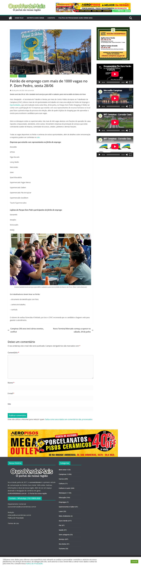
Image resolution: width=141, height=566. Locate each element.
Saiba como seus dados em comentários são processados (68, 419)
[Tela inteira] (130, 82)
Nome (11, 383)
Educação (62, 497)
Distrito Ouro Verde (35, 18)
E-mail (11, 393)
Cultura (61, 483)
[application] (115, 74)
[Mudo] (127, 82)
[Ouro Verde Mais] (10, 18)
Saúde (61, 530)
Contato (51, 18)
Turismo (62, 549)
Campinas (13, 76)
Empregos (62, 502)
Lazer (61, 511)
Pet (60, 525)
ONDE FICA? (19, 18)
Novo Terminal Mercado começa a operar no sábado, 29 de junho (72, 330)
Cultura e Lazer (64, 488)
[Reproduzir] (99, 82)
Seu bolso (62, 544)
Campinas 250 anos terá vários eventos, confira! (27, 330)
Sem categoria (64, 535)
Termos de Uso (13, 523)
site (38, 137)
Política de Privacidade (16, 518)
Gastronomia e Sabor (67, 507)
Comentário (13, 352)
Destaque (22, 76)
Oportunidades (15, 105)
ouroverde (30, 90)
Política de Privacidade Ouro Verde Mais (75, 18)
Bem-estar (63, 470)
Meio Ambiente (64, 516)
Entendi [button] (134, 561)
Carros (61, 479)
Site (9, 404)
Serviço (61, 539)
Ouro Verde (63, 521)
